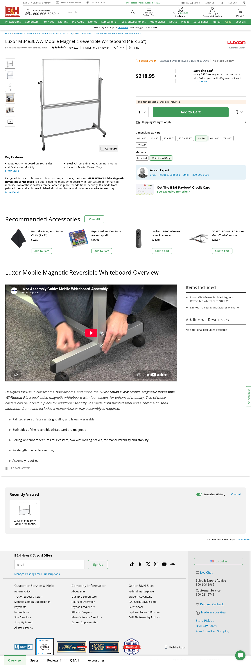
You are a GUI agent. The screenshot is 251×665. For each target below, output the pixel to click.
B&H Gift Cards (206, 626)
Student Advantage (140, 596)
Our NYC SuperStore (84, 596)
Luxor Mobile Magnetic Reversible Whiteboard (117, 33)
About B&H (78, 591)
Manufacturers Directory (86, 617)
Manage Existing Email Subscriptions (37, 573)
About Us (209, 2)
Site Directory (22, 617)
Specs (34, 660)
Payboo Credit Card (83, 607)
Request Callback (212, 604)
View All (94, 219)
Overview (14, 660)
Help (221, 2)
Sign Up (98, 565)
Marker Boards (84, 33)
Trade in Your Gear (214, 612)
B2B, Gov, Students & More (36, 2)
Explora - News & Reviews (144, 612)
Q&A (74, 660)
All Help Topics (23, 627)
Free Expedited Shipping (212, 631)
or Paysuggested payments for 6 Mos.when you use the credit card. (217, 76)
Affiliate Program (81, 612)
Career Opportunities (84, 622)
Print (136, 47)
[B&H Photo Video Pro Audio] (14, 11)
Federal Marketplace (141, 591)
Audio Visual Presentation (27, 33)
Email (20, 564)
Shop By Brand (23, 622)
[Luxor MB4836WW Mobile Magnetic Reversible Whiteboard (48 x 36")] (72, 105)
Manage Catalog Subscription (32, 601)
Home (8, 33)
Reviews (54, 660)
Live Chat (232, 2)
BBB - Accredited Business (23, 647)
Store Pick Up (205, 621)
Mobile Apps (177, 647)
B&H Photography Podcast (145, 617)
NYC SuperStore (192, 2)
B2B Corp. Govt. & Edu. (143, 601)
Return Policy (22, 591)
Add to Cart (191, 112)
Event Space (136, 607)
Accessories (96, 660)
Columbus (123, 27)
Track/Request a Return (28, 596)
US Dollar (221, 561)
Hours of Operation (83, 601)
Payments (20, 607)
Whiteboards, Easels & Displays (58, 33)
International (22, 612)
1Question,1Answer (96, 47)
